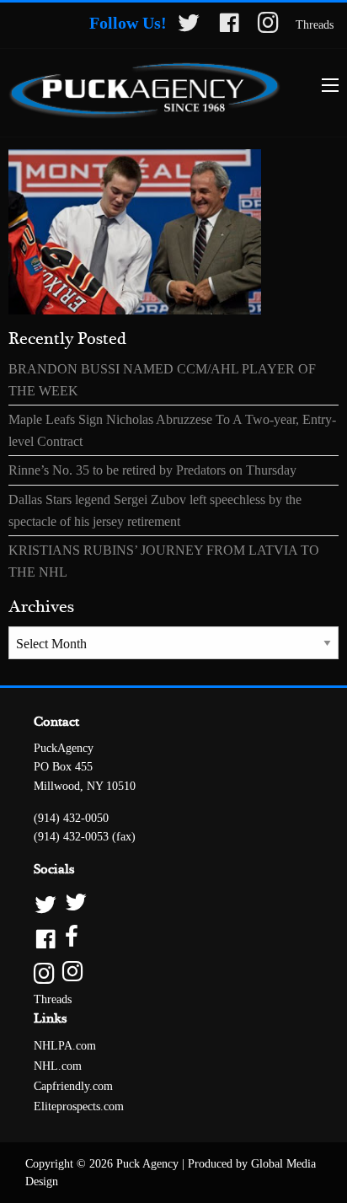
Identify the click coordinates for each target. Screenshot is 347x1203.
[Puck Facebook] (173, 938)
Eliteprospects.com (79, 1106)
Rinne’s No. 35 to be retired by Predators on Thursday (152, 470)
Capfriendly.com (73, 1086)
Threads (315, 25)
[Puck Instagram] (173, 972)
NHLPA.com (65, 1045)
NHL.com (58, 1066)
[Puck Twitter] (173, 903)
